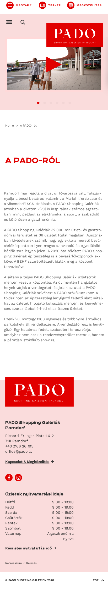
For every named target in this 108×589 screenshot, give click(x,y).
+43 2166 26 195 (19, 446)
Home (9, 125)
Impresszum (13, 563)
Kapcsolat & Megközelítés (27, 462)
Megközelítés (89, 5)
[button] (38, 103)
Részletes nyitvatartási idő (28, 548)
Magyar (22, 5)
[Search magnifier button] (22, 22)
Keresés (31, 563)
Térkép (54, 5)
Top (96, 580)
